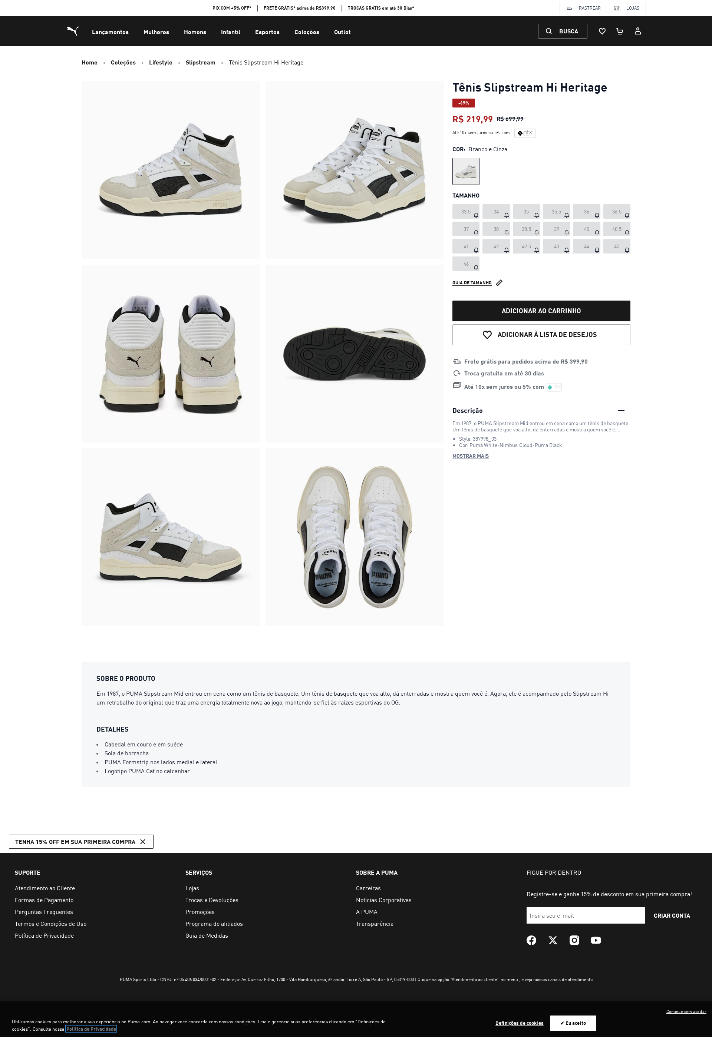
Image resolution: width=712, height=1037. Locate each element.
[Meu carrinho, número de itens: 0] (620, 31)
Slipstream (200, 62)
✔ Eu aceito (573, 1023)
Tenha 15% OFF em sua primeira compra (75, 841)
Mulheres (156, 31)
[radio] (465, 171)
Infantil (230, 31)
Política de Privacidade (91, 1029)
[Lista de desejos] (602, 31)
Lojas (632, 8)
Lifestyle (160, 62)
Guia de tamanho (472, 282)
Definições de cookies (519, 1023)
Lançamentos (110, 31)
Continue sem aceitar (686, 1011)
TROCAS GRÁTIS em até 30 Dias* (381, 8)
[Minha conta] (637, 31)
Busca (568, 30)
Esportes (267, 31)
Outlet (342, 31)
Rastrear (590, 8)
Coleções (306, 31)
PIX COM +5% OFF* (231, 8)
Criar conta (672, 915)
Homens (195, 31)
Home (90, 62)
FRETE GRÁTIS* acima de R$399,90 (300, 8)
